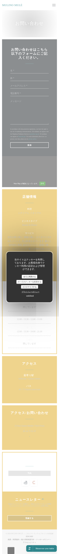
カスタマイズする (29, 287)
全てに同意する (29, 277)
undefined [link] (30, 296)
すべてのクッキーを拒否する (29, 282)
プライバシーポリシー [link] (30, 292)
